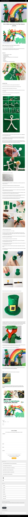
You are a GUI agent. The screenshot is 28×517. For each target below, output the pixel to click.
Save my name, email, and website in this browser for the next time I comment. (14, 453)
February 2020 (4, 496)
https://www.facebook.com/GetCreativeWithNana (11, 368)
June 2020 (4, 487)
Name (3, 443)
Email (3, 447)
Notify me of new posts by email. (14, 456)
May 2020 (4, 489)
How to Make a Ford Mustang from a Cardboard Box (9, 467)
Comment (3, 433)
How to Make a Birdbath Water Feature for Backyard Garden (10, 463)
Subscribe (4, 507)
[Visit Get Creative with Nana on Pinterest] (3, 478)
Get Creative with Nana (5, 0)
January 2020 (4, 498)
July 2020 (4, 485)
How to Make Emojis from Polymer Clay (7, 465)
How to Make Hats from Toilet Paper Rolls (7, 474)
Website (3, 450)
